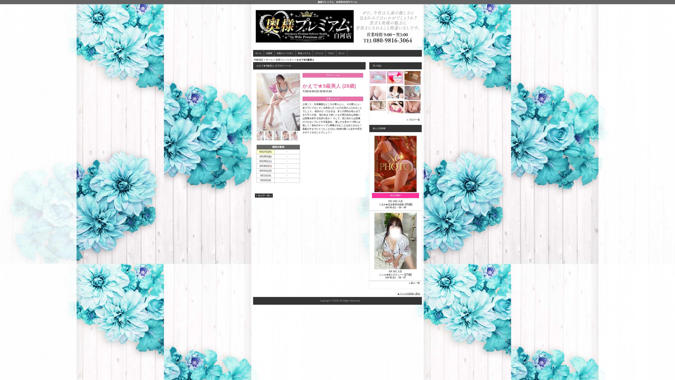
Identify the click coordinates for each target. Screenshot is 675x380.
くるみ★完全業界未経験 (391, 204)
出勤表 (269, 53)
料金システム (304, 53)
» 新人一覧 (414, 283)
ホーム (258, 53)
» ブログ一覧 (413, 119)
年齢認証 (258, 59)
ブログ (331, 53)
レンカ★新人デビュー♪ (391, 274)
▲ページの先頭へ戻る (408, 293)
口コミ (342, 53)
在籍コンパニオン (285, 53)
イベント (319, 53)
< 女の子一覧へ (264, 195)
